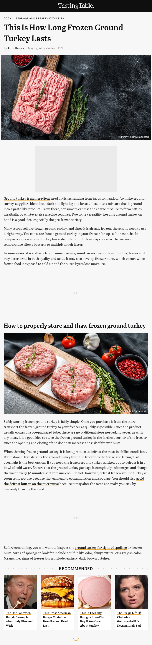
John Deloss (16, 48)
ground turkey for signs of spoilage (101, 547)
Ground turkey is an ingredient (27, 198)
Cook (8, 18)
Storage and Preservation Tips (40, 18)
